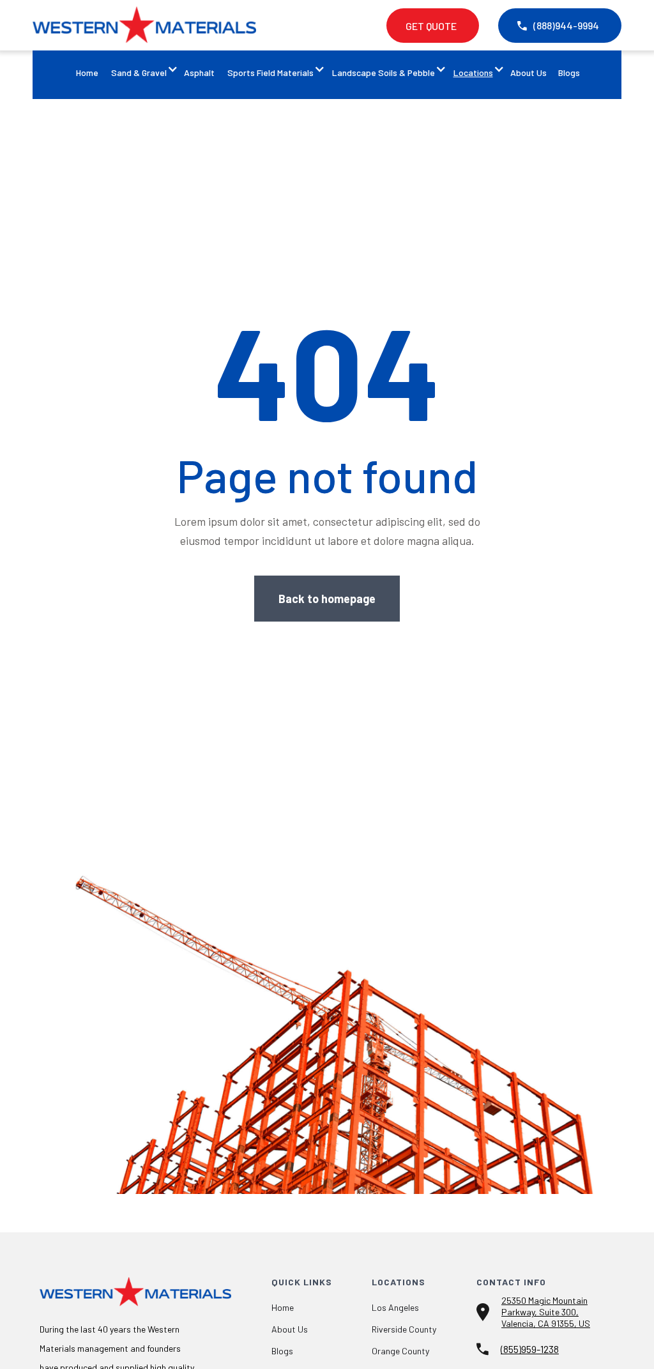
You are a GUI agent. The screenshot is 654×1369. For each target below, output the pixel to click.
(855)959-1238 (530, 1349)
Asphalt (199, 72)
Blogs (569, 72)
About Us (528, 72)
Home (87, 72)
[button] (140, 74)
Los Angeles (395, 1308)
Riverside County (404, 1329)
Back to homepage (327, 599)
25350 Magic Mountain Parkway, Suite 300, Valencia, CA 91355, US (545, 1312)
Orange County (400, 1351)
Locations (473, 72)
